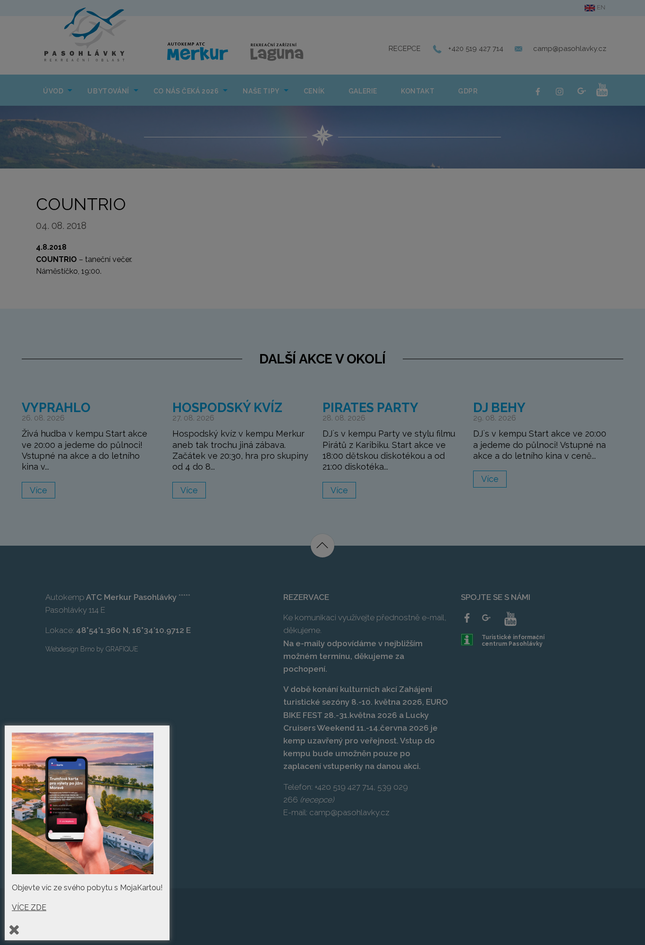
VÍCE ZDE (29, 907)
